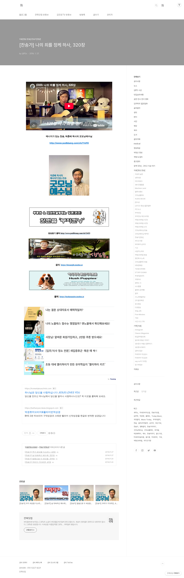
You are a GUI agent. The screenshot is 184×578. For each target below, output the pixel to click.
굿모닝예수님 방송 (141, 230)
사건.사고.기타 (140, 321)
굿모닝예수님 (138, 430)
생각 (135, 112)
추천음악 (137, 420)
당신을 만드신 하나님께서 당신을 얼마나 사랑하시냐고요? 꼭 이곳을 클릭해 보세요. (65, 396)
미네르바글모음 (139, 437)
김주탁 (136, 416)
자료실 (136, 369)
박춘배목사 (137, 434)
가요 (160, 437)
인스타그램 (142, 450)
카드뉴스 (138, 209)
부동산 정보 (138, 152)
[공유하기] (30, 433)
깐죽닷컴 (28, 518)
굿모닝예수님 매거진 (142, 234)
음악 (136, 293)
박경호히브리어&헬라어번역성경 (42, 412)
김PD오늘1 (139, 351)
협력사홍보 (138, 192)
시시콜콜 (138, 286)
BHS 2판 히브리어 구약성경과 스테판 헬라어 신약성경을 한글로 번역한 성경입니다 (65, 415)
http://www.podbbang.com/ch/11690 (69, 143)
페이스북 (136, 450)
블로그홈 (23, 14)
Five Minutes (140, 314)
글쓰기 (96, 14)
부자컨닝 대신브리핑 (142, 216)
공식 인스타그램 (52, 563)
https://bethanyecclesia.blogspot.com (41, 408)
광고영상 (138, 304)
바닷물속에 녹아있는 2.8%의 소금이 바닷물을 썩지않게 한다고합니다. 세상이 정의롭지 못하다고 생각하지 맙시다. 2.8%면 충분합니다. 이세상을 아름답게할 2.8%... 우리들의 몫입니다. (64, 523)
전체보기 (137, 77)
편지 (135, 117)
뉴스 (135, 86)
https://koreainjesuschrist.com (38, 388)
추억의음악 (156, 420)
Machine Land (140, 188)
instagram (139, 330)
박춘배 (142, 416)
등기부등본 (138, 365)
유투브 (154, 450)
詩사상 (137, 202)
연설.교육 (138, 311)
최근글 (136, 391)
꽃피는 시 (138, 283)
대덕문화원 (138, 265)
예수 (144, 434)
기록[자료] (138, 326)
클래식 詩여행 (140, 290)
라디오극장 (138, 241)
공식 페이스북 (37, 563)
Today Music (157, 416)
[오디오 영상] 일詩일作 (143, 206)
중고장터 (137, 161)
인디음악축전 (139, 300)
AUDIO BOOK (140, 199)
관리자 (110, 14)
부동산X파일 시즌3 (141, 220)
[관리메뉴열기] (179, 5)
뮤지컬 (157, 430)
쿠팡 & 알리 (138, 157)
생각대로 (138, 178)
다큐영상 (138, 307)
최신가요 (158, 423)
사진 (135, 121)
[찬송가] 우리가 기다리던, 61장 (38, 462)
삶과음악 (137, 108)
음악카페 (137, 139)
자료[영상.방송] (31, 447)
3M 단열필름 (139, 185)
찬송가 (136, 427)
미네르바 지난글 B (141, 358)
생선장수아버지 (140, 347)
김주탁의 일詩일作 (141, 104)
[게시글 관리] (33, 433)
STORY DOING (141, 272)
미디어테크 (138, 181)
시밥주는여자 (139, 251)
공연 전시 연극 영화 (141, 99)
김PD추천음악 (143, 423)
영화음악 (143, 427)
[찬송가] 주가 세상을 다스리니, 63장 (40, 452)
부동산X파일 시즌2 (141, 223)
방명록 (82, 14)
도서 (135, 135)
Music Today (146, 420)
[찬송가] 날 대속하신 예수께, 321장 (40, 455)
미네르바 (154, 437)
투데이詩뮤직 (139, 276)
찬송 (135, 423)
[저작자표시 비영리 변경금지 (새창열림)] (51, 433)
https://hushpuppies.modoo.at (72, 297)
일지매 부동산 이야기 (142, 340)
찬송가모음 (155, 413)
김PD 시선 (138, 90)
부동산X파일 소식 (141, 227)
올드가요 (159, 434)
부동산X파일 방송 (141, 255)
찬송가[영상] (44, 447)
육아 (135, 130)
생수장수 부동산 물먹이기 (143, 344)
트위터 (148, 450)
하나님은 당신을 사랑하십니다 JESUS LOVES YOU (52, 392)
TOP (162, 564)
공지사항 (137, 81)
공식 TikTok (68, 563)
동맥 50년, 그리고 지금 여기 (144, 166)
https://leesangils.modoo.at (72, 265)
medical (137, 144)
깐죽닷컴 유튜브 (42, 14)
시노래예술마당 (140, 297)
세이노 (136, 413)
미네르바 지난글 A (141, 354)
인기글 (143, 391)
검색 (156, 5)
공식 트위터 (23, 563)
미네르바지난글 (145, 413)
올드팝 (148, 437)
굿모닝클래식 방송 (141, 262)
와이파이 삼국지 (140, 244)
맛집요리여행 (138, 95)
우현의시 (138, 279)
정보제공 (137, 148)
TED (136, 318)
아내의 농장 (139, 174)
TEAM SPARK (140, 269)
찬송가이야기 (151, 427)
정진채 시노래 (139, 258)
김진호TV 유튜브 (64, 14)
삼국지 (151, 423)
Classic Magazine (142, 333)
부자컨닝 (138, 213)
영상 (135, 126)
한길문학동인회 (140, 337)
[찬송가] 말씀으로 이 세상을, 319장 (40, 459)
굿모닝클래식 (139, 195)
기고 (136, 248)
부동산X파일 (138, 441)
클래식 (148, 416)
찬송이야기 (151, 434)
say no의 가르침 (141, 361)
